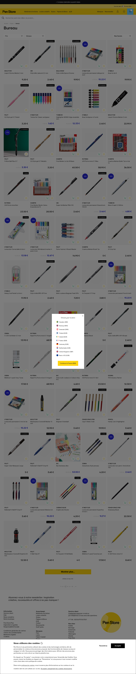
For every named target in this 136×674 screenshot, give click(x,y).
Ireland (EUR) (63, 337)
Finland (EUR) (63, 333)
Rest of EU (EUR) (64, 355)
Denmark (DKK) (64, 329)
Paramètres (103, 646)
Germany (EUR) (64, 344)
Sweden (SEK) (63, 322)
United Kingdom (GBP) (66, 351)
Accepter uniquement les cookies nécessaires (56, 669)
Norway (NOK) (63, 326)
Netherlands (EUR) (64, 348)
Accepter (118, 646)
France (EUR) (63, 340)
